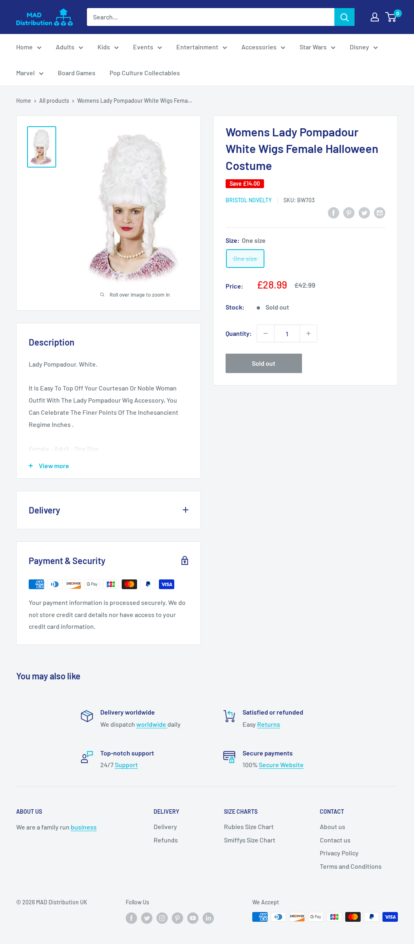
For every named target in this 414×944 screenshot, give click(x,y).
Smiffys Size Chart (249, 840)
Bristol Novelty (249, 200)
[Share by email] (379, 212)
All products (54, 100)
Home (24, 47)
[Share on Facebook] (333, 212)
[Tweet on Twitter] (364, 212)
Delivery (165, 826)
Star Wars (313, 47)
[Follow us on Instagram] (162, 917)
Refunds (166, 840)
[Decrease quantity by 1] (265, 333)
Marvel (25, 72)
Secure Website (281, 764)
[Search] (344, 17)
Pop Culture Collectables (145, 72)
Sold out (263, 363)
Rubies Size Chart (249, 826)
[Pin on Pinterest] (349, 212)
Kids (103, 47)
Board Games (76, 72)
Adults (65, 47)
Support (126, 764)
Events (143, 47)
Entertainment (197, 47)
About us (332, 826)
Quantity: (239, 333)
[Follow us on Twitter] (146, 917)
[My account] (375, 17)
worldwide (151, 724)
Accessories (259, 47)
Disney (359, 47)
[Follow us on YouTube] (193, 917)
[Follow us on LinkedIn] (208, 917)
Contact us (335, 840)
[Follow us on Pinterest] (177, 917)
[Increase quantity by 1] (308, 333)
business (84, 827)
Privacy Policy (339, 853)
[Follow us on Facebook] (131, 917)
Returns (268, 724)
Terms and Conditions (351, 866)
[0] (391, 17)
